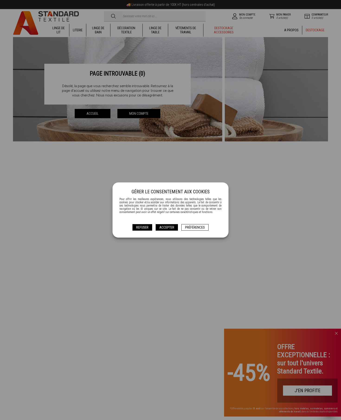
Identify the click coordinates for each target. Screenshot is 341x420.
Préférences (195, 227)
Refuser (142, 227)
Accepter (166, 227)
